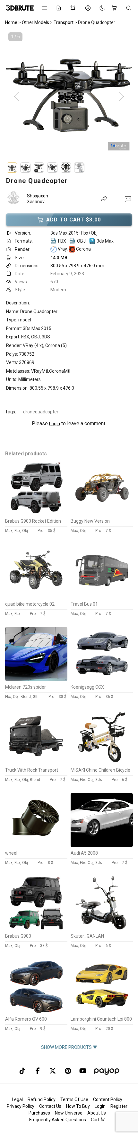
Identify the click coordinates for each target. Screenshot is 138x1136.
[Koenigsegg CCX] (101, 679)
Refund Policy (42, 1099)
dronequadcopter (40, 411)
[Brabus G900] (36, 928)
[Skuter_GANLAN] (101, 928)
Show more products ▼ (69, 1047)
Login (54, 423)
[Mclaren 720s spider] (36, 679)
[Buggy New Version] (101, 513)
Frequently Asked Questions (57, 1119)
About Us (96, 1112)
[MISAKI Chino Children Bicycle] (101, 762)
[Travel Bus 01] (101, 596)
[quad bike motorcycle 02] (36, 596)
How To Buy (78, 1106)
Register (118, 1106)
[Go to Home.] (19, 8)
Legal (17, 1099)
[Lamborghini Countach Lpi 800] (101, 1011)
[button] (128, 199)
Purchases (39, 1112)
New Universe (68, 1112)
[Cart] (115, 8)
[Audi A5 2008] (102, 845)
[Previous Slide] (16, 96)
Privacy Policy (20, 1106)
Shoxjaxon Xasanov (37, 198)
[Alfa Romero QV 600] (36, 1011)
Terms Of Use (74, 1099)
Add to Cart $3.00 (73, 220)
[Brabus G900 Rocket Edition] (36, 513)
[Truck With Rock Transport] (36, 762)
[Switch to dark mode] (99, 8)
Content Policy (107, 1099)
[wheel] (36, 845)
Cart (95, 1119)
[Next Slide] (121, 96)
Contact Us (50, 1106)
